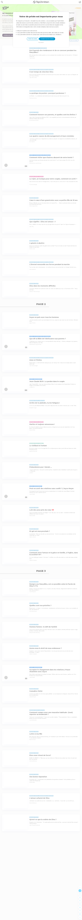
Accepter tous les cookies (47, 38)
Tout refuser (41, 42)
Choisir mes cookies (32, 38)
